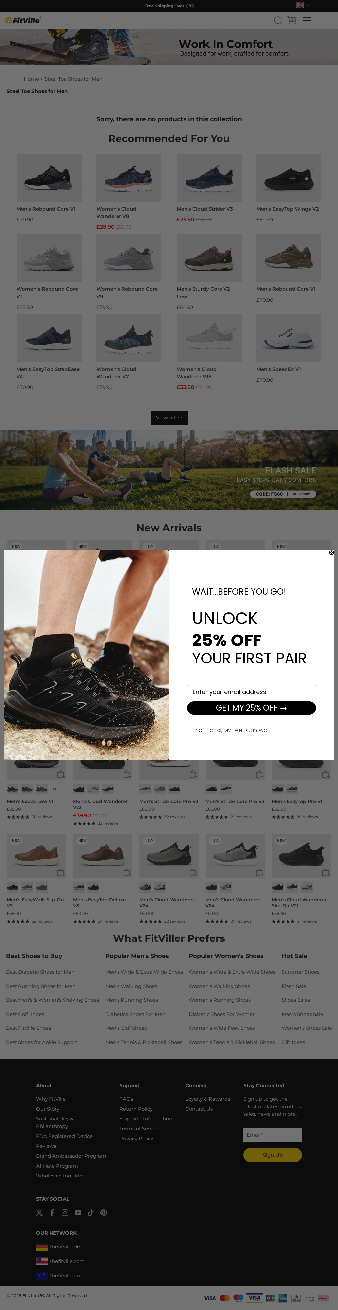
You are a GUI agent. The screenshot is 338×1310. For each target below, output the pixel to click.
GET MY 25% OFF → (251, 707)
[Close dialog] (331, 552)
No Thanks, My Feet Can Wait (232, 729)
